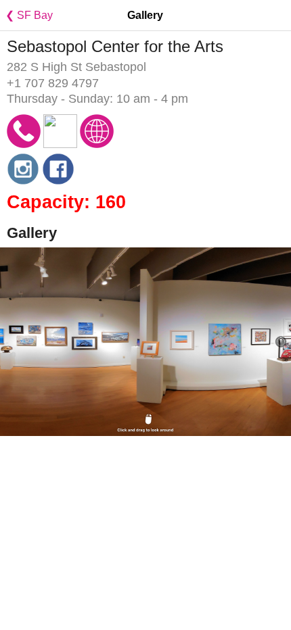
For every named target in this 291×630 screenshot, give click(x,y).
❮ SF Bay (26, 15)
